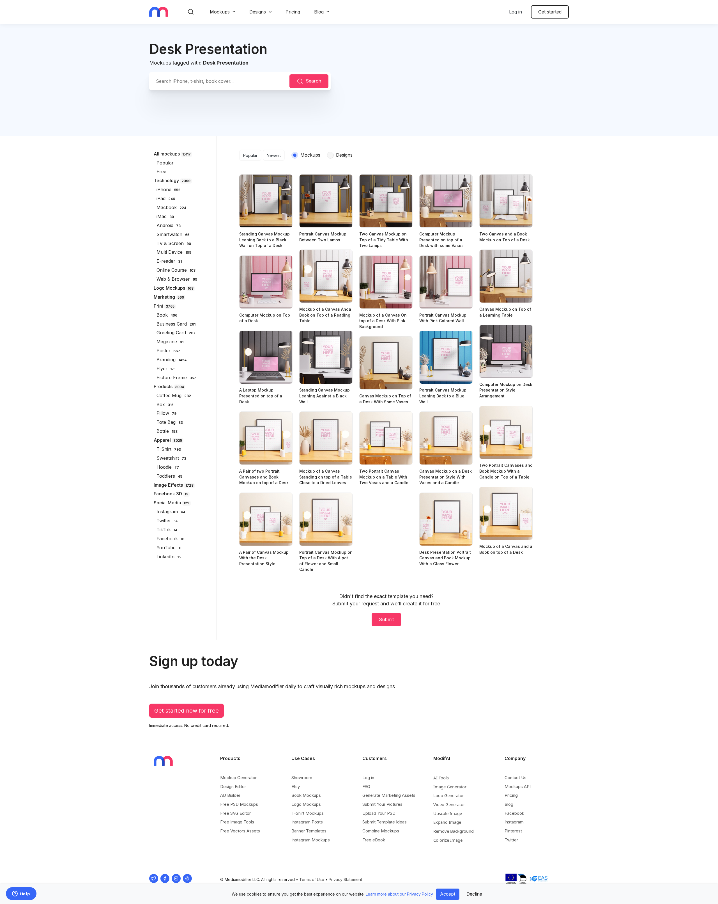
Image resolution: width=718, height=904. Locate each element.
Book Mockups (306, 795)
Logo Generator (448, 795)
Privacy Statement (345, 879)
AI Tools (441, 778)
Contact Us (515, 777)
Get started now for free (186, 710)
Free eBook (373, 840)
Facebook (514, 813)
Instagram (514, 822)
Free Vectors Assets (240, 831)
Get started (549, 12)
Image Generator (449, 786)
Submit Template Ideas (384, 822)
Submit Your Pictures (382, 804)
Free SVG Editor (235, 813)
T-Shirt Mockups (307, 813)
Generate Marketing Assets (388, 795)
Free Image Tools (237, 822)
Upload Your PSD (378, 813)
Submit (386, 619)
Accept (447, 894)
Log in (515, 12)
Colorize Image (447, 840)
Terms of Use (311, 879)
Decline (474, 894)
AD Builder (230, 795)
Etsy (295, 786)
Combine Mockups (380, 831)
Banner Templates (308, 831)
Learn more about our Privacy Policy (399, 894)
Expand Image (447, 822)
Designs (257, 12)
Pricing (293, 12)
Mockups (220, 12)
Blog (319, 12)
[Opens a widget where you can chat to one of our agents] (21, 894)
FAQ (366, 786)
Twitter (511, 840)
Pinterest (513, 831)
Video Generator (449, 804)
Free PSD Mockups (239, 804)
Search (313, 81)
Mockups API (518, 786)
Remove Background (453, 831)
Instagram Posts (307, 822)
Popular (250, 155)
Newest (274, 155)
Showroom (301, 777)
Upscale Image (447, 813)
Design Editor (233, 786)
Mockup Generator (238, 777)
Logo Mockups (306, 804)
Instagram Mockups (310, 840)
